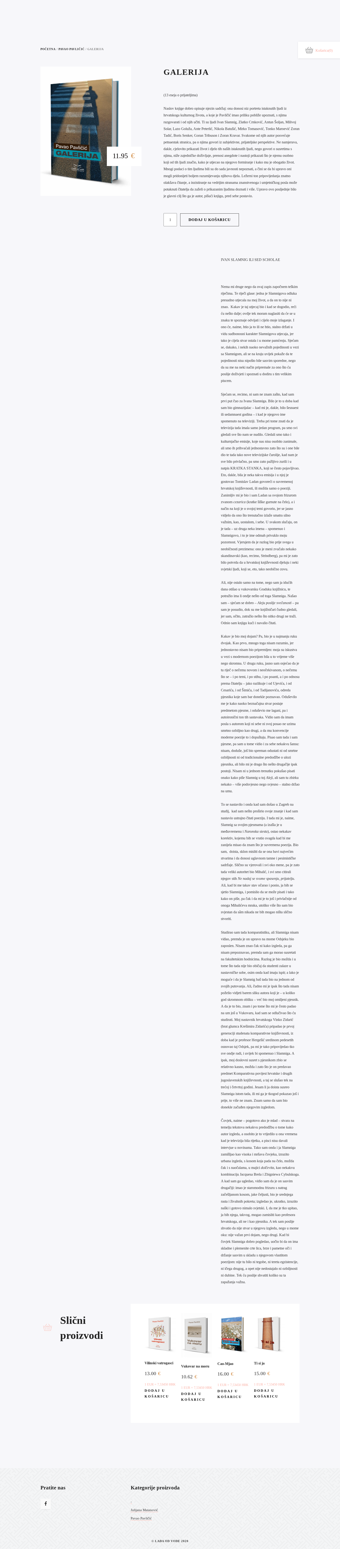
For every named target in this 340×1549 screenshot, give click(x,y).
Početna (48, 49)
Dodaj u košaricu (210, 220)
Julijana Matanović (144, 1510)
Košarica (324, 50)
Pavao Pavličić (72, 49)
